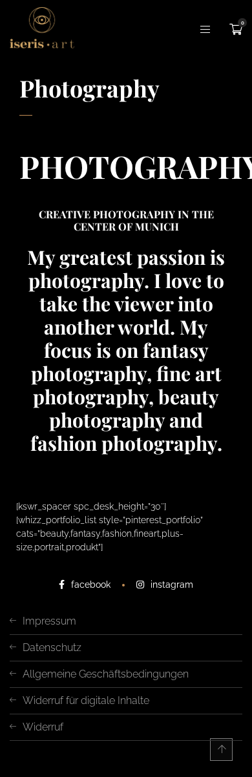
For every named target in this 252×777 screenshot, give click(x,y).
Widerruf (43, 727)
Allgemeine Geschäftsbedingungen (106, 674)
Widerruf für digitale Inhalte (86, 700)
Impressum (49, 621)
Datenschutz (52, 647)
